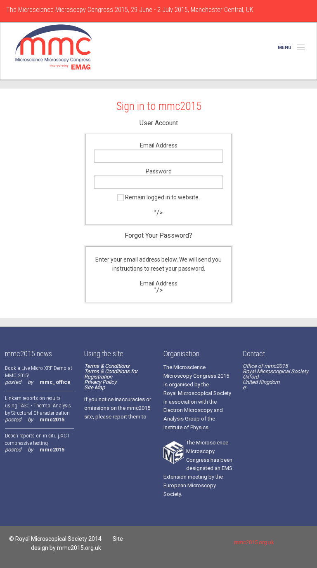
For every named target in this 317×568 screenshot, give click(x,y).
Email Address (158, 145)
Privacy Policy (100, 382)
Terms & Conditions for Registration (110, 374)
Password (159, 171)
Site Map (94, 387)
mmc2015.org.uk (253, 542)
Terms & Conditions (107, 366)
